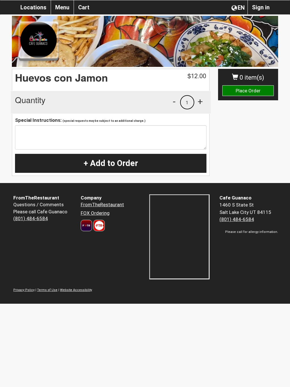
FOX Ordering (95, 213)
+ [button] (200, 101)
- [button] (174, 101)
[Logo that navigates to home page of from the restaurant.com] (86, 225)
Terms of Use (47, 290)
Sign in (261, 7)
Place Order (248, 90)
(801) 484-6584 (30, 218)
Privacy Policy (24, 290)
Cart (83, 7)
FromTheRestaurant (102, 204)
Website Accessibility (76, 290)
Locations (33, 7)
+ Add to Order (111, 163)
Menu (62, 7)
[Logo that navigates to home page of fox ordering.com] (98, 225)
